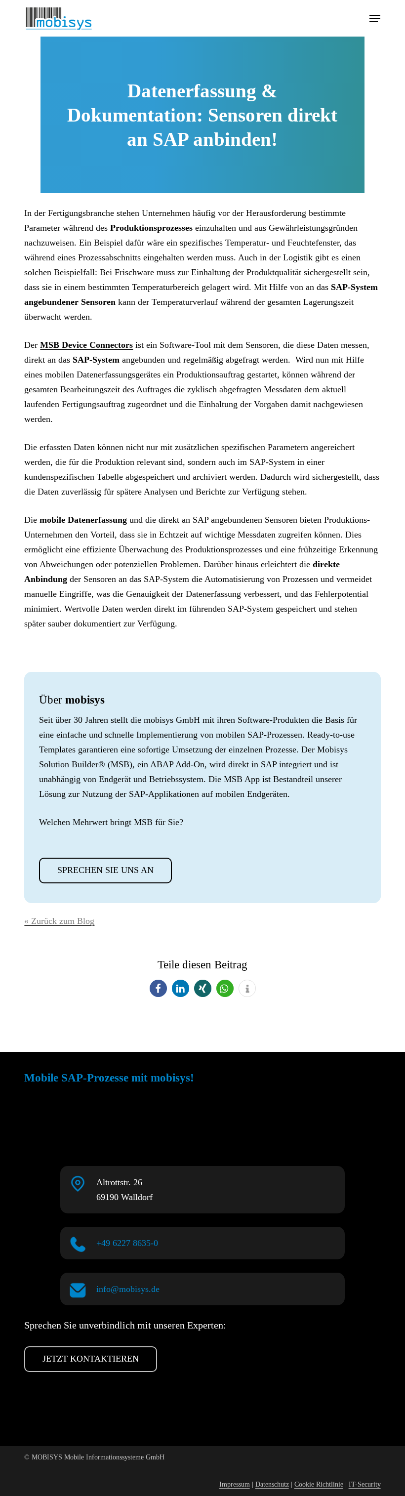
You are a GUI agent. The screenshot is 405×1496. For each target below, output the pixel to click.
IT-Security (365, 1484)
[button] (374, 18)
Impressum (234, 1484)
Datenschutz (272, 1484)
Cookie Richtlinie (318, 1484)
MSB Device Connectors (86, 345)
